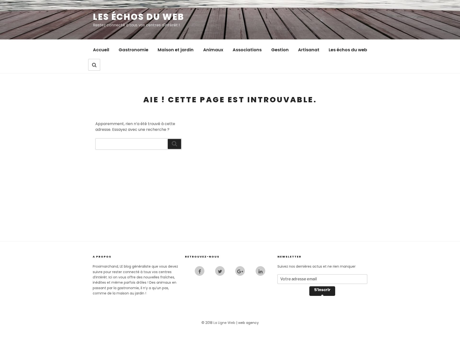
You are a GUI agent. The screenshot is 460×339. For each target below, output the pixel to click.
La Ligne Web (224, 322)
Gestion (280, 50)
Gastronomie (133, 50)
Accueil (101, 50)
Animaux (213, 50)
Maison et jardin (176, 50)
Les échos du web (138, 17)
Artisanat (308, 50)
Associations (247, 50)
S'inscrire (322, 291)
